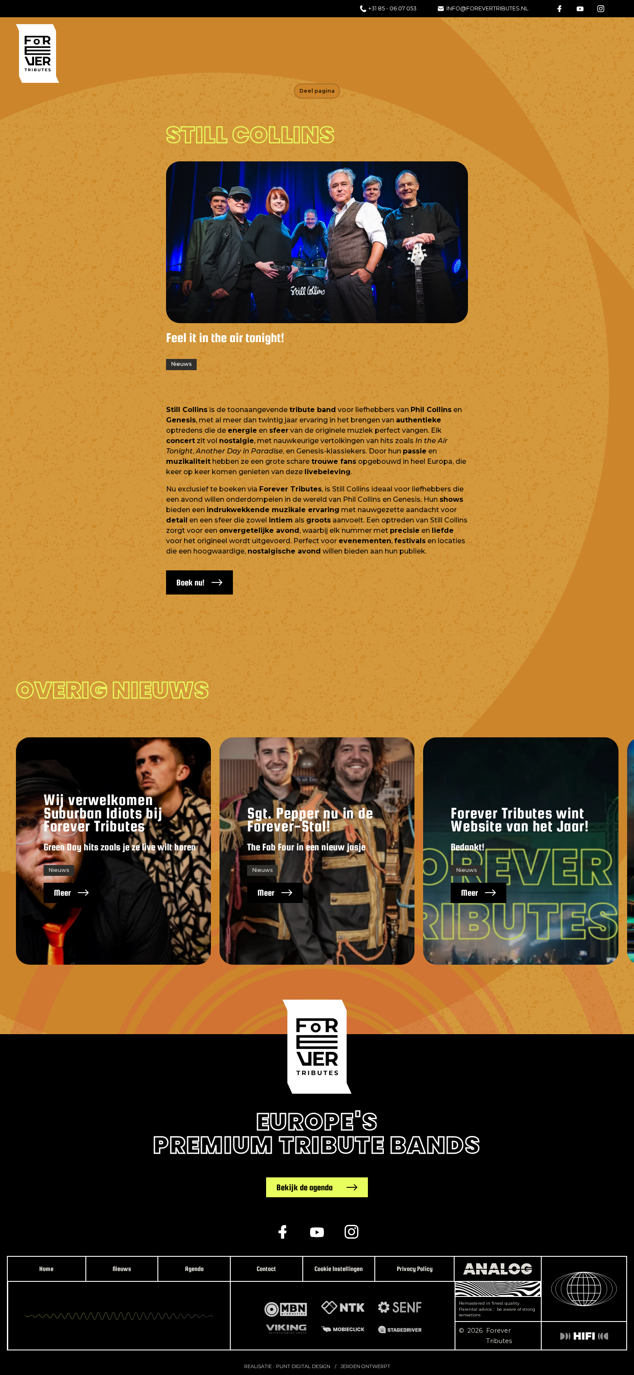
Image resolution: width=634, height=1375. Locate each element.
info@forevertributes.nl (487, 8)
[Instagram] (600, 8)
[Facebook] (559, 8)
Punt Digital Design (303, 1366)
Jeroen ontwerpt (365, 1366)
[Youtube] (580, 8)
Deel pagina (317, 91)
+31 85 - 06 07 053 (392, 8)
